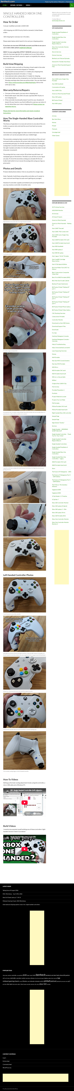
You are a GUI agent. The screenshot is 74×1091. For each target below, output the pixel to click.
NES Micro (55, 367)
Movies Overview (57, 55)
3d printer (5, 975)
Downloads (55, 329)
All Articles (55, 213)
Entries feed (6, 1061)
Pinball (54, 125)
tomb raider (17, 984)
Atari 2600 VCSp (57, 90)
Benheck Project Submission (60, 284)
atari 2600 (33, 975)
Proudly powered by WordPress (10, 1088)
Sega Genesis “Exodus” (58, 422)
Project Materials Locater (59, 396)
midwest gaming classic (11, 981)
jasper (42, 978)
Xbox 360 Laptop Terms (58, 512)
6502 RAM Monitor (57, 210)
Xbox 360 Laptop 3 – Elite (59, 509)
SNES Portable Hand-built (59, 465)
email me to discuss (25, 47)
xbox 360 (43, 984)
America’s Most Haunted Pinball (61, 93)
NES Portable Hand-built (59, 373)
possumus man (64, 981)
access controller (12, 975)
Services (54, 426)
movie (20, 981)
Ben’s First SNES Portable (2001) (61, 277)
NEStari (54, 380)
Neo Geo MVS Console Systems (61, 360)
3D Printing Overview (58, 207)
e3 (35, 978)
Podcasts (54, 129)
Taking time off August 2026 (10, 890)
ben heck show (58, 975)
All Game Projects (57, 217)
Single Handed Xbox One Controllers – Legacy (59, 457)
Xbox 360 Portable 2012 (59, 516)
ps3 (69, 981)
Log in (4, 1058)
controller (13, 978)
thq (13, 984)
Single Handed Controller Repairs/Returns (59, 42)
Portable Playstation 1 (58, 390)
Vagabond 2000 (56, 489)
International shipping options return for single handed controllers (21, 904)
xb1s (35, 984)
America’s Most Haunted (59, 220)
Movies (54, 122)
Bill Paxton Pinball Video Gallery (61, 310)
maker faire (50, 978)
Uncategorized (56, 132)
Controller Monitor (57, 320)
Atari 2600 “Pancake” (58, 228)
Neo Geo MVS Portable (58, 364)
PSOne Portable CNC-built (59, 406)
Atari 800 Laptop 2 (57, 249)
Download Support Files (59, 326)
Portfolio (54, 393)
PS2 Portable (55, 403)
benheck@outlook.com (58, 20)
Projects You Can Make (58, 400)
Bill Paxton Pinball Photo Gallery (61, 307)
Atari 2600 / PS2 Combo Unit (60, 231)
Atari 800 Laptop (57, 103)
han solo (39, 978)
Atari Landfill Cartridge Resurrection (58, 260)
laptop (46, 978)
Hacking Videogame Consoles (60, 336)
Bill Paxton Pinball (57, 100)
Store (53, 468)
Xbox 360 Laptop (57, 97)
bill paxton (66, 975)
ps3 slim (4, 984)
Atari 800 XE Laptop (57, 253)
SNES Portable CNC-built (59, 462)
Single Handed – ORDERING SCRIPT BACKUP (60, 430)
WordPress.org (7, 1067)
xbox (38, 984)
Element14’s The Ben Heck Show (61, 61)
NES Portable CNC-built (59, 370)
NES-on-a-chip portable (58, 377)
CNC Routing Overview (58, 313)
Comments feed (7, 1064)
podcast (53, 981)
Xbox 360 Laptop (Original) (59, 506)
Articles (54, 116)
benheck (41, 974)
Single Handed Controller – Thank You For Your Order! (61, 435)
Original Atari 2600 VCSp (59, 383)
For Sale (54, 333)
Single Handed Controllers (59, 444)
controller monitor (20, 978)
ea (36, 978)
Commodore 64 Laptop (58, 87)
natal (28, 981)
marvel (55, 978)
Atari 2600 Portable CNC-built (60, 240)
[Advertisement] (61, 169)
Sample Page (55, 416)
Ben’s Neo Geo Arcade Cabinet (60, 280)
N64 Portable (56, 357)
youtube (48, 984)
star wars (9, 984)
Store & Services (56, 52)
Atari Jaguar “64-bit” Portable (60, 256)
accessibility (19, 975)
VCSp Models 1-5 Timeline (59, 496)
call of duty (7, 978)
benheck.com (50, 975)
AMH (25, 975)
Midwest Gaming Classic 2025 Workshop (14, 901)
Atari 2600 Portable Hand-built (61, 243)
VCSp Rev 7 (55, 499)
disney (32, 978)
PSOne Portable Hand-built (59, 409)
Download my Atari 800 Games (61, 323)
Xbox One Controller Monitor (60, 519)
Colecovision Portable (58, 316)
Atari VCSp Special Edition (59, 264)
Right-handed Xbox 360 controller (61, 413)
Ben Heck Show (56, 119)
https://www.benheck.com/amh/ (61, 347)
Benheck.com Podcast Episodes (61, 58)
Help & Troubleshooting (58, 344)
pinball (47, 981)
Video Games (55, 135)
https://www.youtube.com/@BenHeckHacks (22, 82)
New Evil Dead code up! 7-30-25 (12, 897)
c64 (4, 978)
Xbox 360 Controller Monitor (60, 502)
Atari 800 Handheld (57, 84)
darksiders (28, 978)
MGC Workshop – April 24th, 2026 (12, 894)
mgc (58, 978)
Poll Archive (55, 387)
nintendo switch (39, 981)
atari (28, 975)
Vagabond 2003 (56, 493)
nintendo (32, 981)
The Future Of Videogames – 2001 (61, 471)
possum (59, 981)
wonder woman (30, 984)
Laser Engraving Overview (59, 351)
